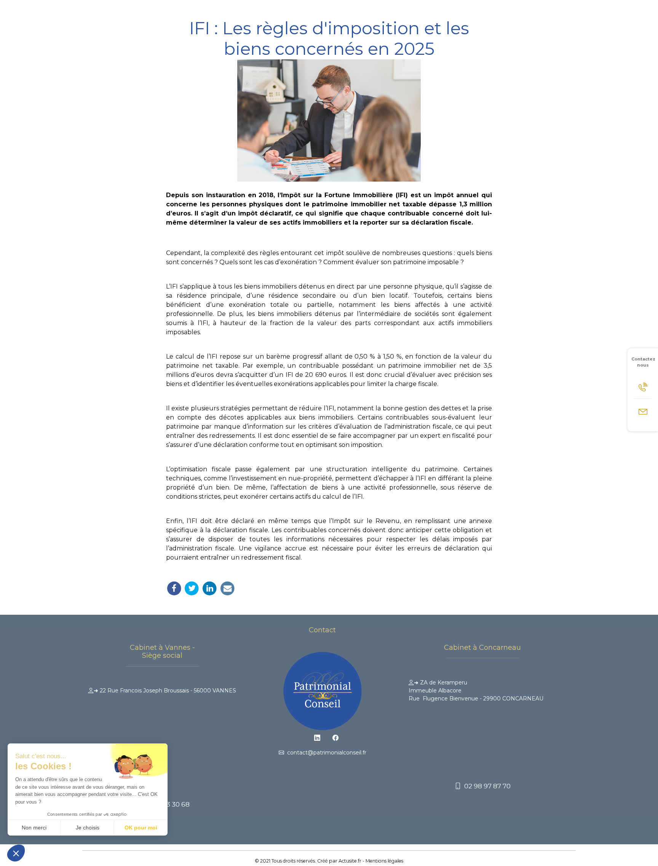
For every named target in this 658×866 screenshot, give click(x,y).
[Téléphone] (642, 386)
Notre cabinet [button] (222, 14)
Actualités (452, 14)
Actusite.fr (350, 861)
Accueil (183, 14)
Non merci (34, 828)
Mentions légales (384, 861)
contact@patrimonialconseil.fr (325, 752)
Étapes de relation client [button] (345, 14)
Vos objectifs (412, 14)
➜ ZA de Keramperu (476, 690)
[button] (16, 853)
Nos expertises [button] (276, 14)
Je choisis (87, 828)
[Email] (642, 411)
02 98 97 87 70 (486, 786)
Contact (485, 14)
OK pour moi (141, 828)
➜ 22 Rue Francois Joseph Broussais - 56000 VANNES (165, 690)
